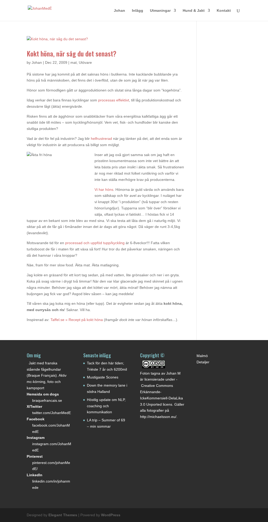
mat (73, 62)
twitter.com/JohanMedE (51, 413)
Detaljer (203, 362)
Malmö (202, 356)
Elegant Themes (62, 515)
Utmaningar (160, 11)
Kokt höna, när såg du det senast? (71, 53)
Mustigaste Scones (102, 377)
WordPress (110, 515)
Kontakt (224, 11)
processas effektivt (113, 100)
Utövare (85, 62)
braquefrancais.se (47, 400)
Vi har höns (103, 189)
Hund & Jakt (194, 11)
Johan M (173, 373)
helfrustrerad (101, 138)
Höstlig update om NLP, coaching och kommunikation (106, 406)
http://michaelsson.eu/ (158, 417)
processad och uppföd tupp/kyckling (95, 243)
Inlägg (137, 11)
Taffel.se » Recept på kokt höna (77, 320)
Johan (119, 11)
